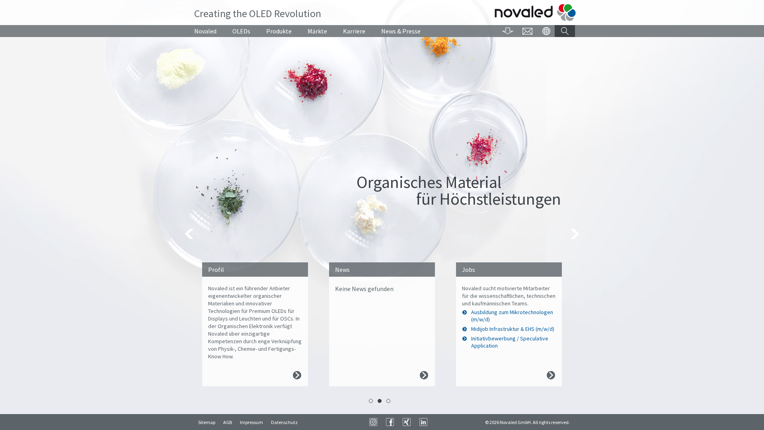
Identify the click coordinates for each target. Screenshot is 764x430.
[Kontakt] (527, 31)
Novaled (205, 31)
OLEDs (241, 31)
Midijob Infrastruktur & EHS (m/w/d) (512, 328)
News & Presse (401, 31)
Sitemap (206, 422)
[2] (380, 401)
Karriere (354, 31)
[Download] (508, 31)
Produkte (279, 31)
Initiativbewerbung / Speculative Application (509, 342)
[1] (371, 401)
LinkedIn (423, 422)
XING (407, 422)
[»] (574, 234)
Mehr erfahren (297, 375)
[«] (190, 234)
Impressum (251, 422)
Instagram (373, 422)
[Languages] (546, 31)
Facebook (390, 422)
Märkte (317, 31)
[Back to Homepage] (535, 12)
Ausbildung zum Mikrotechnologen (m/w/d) (512, 316)
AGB (227, 422)
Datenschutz (284, 422)
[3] (388, 401)
